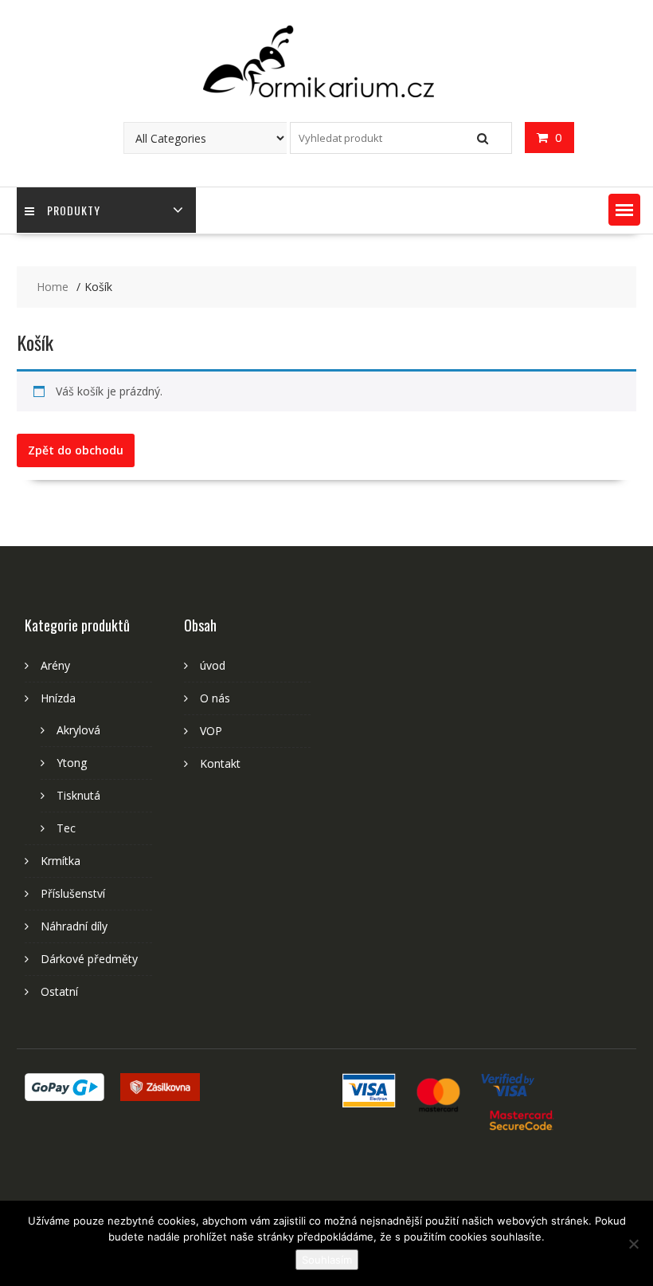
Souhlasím (327, 1259)
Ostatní (59, 991)
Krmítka (60, 860)
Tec (66, 828)
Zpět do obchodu (75, 450)
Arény (55, 665)
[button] (624, 210)
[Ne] (633, 1244)
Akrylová (78, 729)
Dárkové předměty (89, 958)
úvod (212, 665)
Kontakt (220, 763)
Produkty (73, 210)
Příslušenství (73, 893)
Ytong (72, 762)
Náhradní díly (74, 926)
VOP (211, 730)
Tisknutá (78, 795)
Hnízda (58, 698)
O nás (215, 698)
